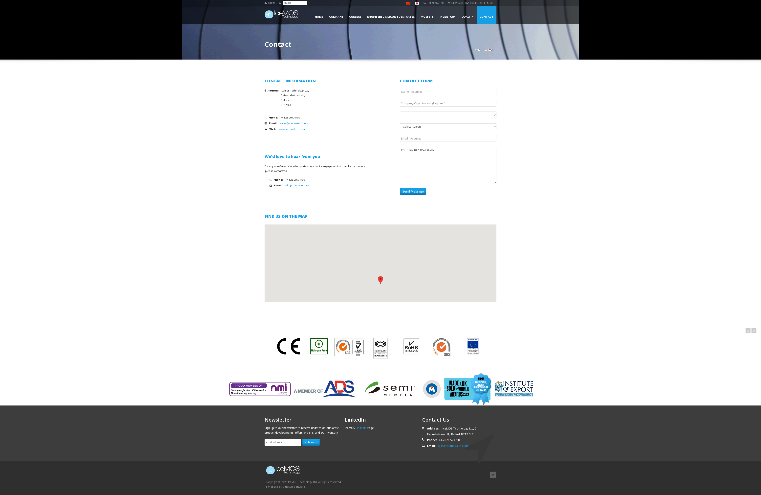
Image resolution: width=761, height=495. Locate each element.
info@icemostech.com (298, 185)
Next (753, 330)
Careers (355, 16)
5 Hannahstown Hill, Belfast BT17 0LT (472, 3)
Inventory (448, 16)
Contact (486, 16)
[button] (380, 280)
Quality (468, 16)
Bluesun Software (294, 486)
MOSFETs (427, 16)
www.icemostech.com (292, 129)
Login (271, 3)
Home (319, 16)
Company (336, 16)
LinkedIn (361, 428)
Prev (748, 330)
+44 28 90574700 (435, 3)
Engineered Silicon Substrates (391, 16)
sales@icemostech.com (294, 123)
